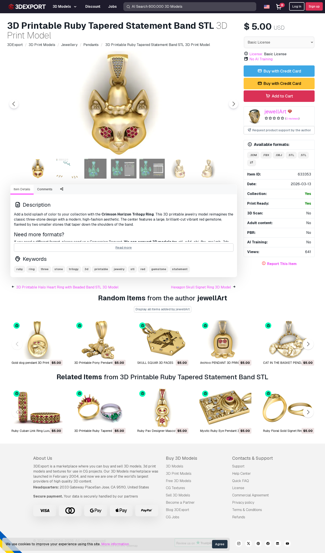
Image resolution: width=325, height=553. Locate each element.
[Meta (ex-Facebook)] (268, 544)
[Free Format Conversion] (251, 163)
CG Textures (175, 488)
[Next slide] (233, 104)
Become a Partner (180, 502)
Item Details (22, 189)
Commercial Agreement (250, 495)
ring (32, 269)
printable (101, 269)
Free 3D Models (178, 481)
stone (58, 269)
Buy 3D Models (181, 458)
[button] (308, 344)
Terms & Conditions (247, 509)
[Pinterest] (258, 544)
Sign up (314, 6)
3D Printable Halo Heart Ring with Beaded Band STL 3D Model (67, 287)
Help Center (241, 473)
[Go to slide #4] (124, 169)
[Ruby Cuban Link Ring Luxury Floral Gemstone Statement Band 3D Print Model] (37, 407)
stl (132, 269)
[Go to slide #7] (208, 169)
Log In (296, 6)
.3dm (253, 155)
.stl (291, 155)
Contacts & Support (252, 458)
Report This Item (282, 263)
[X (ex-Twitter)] (248, 544)
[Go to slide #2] (67, 169)
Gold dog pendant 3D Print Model (35, 363)
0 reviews (292, 118)
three (44, 269)
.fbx (266, 155)
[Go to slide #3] (95, 169)
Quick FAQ (240, 481)
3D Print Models (178, 473)
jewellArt (275, 111)
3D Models (174, 466)
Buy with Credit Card (281, 71)
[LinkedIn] (277, 544)
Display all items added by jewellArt (163, 309)
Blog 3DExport (177, 509)
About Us (42, 458)
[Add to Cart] (47, 353)
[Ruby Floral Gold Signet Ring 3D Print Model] (288, 407)
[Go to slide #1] (39, 169)
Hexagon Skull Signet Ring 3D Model (201, 287)
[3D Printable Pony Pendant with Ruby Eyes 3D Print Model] (99, 339)
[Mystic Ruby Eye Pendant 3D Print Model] (225, 407)
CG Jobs (172, 517)
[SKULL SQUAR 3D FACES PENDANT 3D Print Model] (162, 339)
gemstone (158, 269)
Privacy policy (243, 502)
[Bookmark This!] (56, 353)
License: (256, 54)
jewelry (119, 269)
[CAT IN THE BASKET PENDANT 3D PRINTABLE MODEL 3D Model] (288, 339)
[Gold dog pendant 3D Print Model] (37, 339)
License (238, 488)
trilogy (73, 269)
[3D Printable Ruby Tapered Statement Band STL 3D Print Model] (99, 407)
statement (179, 269)
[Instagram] (238, 544)
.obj (278, 155)
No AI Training (261, 59)
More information (115, 544)
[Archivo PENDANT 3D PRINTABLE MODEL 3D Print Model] (225, 339)
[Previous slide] (14, 104)
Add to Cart (282, 96)
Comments (44, 189)
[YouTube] (287, 544)
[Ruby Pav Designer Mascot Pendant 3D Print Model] (162, 407)
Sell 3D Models (178, 495)
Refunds (238, 517)
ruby (19, 269)
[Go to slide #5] (152, 169)
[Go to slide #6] (180, 169)
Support (238, 466)
